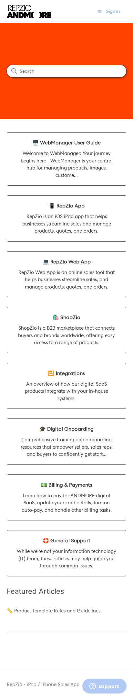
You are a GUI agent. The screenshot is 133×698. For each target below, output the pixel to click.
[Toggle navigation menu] (99, 11)
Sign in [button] (113, 11)
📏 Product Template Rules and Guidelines (53, 611)
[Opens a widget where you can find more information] (104, 687)
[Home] (29, 11)
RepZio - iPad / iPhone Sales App (43, 684)
